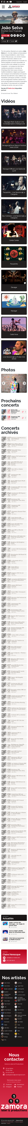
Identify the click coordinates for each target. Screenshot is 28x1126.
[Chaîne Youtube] (20, 35)
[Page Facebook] (14, 35)
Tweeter (12, 41)
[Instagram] (4, 2)
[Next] (24, 383)
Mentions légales (19, 1121)
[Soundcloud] (7, 2)
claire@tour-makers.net (13, 957)
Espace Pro (19, 1)
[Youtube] (11, 2)
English (25, 1)
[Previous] (3, 383)
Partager (4, 41)
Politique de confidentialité (7, 1121)
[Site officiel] (11, 35)
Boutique (4, 35)
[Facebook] (2, 2)
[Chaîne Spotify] (23, 35)
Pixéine (8, 1123)
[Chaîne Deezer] (2, 38)
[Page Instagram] (17, 35)
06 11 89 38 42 (10, 960)
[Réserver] (22, 412)
